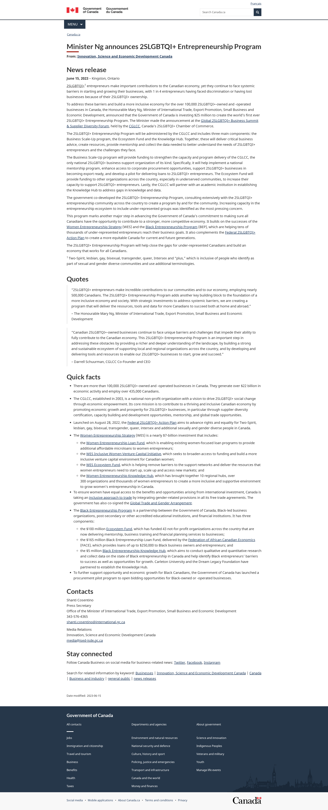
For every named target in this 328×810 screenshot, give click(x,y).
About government (208, 724)
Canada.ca (73, 34)
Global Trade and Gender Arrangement (161, 503)
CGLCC (134, 126)
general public (119, 678)
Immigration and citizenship (85, 746)
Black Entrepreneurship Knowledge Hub (134, 550)
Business (72, 762)
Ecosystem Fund (119, 528)
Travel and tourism (79, 754)
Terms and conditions (159, 800)
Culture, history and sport (148, 754)
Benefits (72, 770)
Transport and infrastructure (150, 770)
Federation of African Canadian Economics (221, 539)
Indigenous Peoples (209, 746)
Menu (73, 24)
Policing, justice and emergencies (153, 762)
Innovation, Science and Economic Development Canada (124, 56)
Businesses (144, 673)
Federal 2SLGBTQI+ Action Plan (151, 422)
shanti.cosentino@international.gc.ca (96, 622)
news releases (145, 678)
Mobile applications (100, 800)
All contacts (74, 724)
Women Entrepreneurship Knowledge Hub (119, 475)
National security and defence (151, 746)
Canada (255, 673)
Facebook (194, 662)
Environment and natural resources (155, 738)
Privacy (182, 800)
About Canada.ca (129, 800)
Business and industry (86, 678)
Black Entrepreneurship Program (171, 227)
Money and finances (145, 786)
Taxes (70, 786)
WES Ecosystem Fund (103, 464)
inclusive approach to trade (110, 497)
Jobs (69, 738)
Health (71, 778)
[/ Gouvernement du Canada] (97, 10)
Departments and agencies (149, 724)
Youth (200, 762)
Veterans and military (210, 754)
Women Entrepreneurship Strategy (94, 227)
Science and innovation (211, 738)
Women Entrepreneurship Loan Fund (115, 443)
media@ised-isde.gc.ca (85, 640)
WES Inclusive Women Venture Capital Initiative (123, 453)
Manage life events (208, 770)
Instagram (212, 662)
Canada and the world (146, 778)
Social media (75, 800)
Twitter (179, 662)
